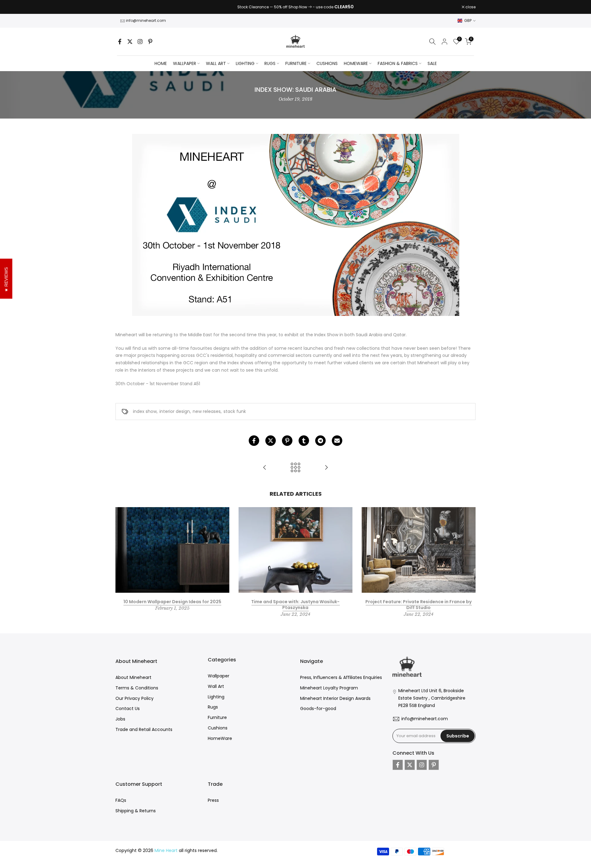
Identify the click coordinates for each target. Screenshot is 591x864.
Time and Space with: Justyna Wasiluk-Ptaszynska (295, 604)
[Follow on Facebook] (120, 41)
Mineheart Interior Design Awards (335, 698)
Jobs (120, 719)
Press (213, 800)
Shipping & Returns (135, 811)
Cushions (217, 728)
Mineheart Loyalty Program (329, 688)
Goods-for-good (318, 708)
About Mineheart (133, 677)
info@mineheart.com (146, 20)
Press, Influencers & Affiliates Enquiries (341, 677)
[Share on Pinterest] (287, 440)
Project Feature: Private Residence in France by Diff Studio (418, 604)
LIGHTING (245, 63)
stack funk (234, 411)
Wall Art (216, 686)
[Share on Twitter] (270, 440)
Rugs (213, 707)
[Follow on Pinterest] (150, 41)
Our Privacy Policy (134, 698)
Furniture (217, 717)
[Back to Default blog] (295, 467)
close (123, 7)
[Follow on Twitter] (130, 41)
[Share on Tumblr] (304, 440)
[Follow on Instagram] (140, 41)
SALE (432, 63)
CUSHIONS (327, 63)
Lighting (216, 697)
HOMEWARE (356, 63)
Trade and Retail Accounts (143, 729)
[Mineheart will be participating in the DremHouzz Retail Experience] (264, 467)
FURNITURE (296, 63)
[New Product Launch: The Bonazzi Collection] (326, 467)
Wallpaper (218, 676)
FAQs (120, 800)
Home (161, 63)
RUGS (269, 63)
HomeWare (220, 738)
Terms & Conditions (136, 688)
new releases (207, 411)
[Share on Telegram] (320, 440)
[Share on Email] (337, 440)
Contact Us (127, 708)
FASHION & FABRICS (398, 63)
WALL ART (216, 63)
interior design (174, 411)
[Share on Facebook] (254, 440)
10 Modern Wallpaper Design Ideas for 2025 (172, 601)
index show (145, 411)
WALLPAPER (184, 63)
